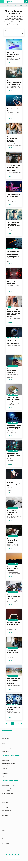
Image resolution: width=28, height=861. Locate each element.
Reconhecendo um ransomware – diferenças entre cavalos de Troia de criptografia (13, 255)
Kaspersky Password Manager (7, 748)
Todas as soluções (5, 751)
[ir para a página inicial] (8, 2)
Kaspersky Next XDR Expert (7, 810)
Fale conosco (3, 830)
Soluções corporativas (7, 800)
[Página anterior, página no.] (6, 723)
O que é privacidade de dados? (13, 708)
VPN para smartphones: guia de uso (14, 483)
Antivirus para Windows (6, 765)
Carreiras (3, 848)
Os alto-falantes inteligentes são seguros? (12, 512)
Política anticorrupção (15, 824)
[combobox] (14, 33)
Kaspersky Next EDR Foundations (8, 785)
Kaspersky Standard (5, 733)
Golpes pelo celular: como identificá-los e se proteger (13, 399)
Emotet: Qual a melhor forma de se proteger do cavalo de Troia (14, 427)
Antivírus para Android (6, 758)
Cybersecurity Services (6, 805)
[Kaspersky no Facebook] (6, 854)
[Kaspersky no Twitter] (9, 854)
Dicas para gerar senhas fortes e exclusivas (12, 540)
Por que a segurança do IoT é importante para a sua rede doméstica (13, 681)
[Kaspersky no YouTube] (15, 854)
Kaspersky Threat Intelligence (7, 812)
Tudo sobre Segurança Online (9, 5)
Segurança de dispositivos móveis (8, 763)
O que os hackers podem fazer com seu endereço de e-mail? (14, 82)
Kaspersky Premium (5, 738)
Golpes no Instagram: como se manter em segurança (14, 596)
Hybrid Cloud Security (6, 815)
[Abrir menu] (2, 1)
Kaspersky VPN (4, 743)
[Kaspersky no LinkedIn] (12, 854)
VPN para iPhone (5, 773)
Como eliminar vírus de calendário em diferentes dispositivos (13, 139)
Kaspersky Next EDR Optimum (7, 788)
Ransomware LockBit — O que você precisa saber (13, 455)
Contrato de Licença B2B (13, 826)
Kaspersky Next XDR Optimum (7, 790)
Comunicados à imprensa (5, 843)
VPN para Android (5, 770)
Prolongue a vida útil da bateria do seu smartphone (13, 624)
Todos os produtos (5, 795)
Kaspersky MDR (5, 807)
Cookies (10, 824)
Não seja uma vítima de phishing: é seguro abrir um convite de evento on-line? (13, 168)
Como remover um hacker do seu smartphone (13, 370)
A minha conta (26, 2)
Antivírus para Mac (5, 760)
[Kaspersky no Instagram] (18, 854)
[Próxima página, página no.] (21, 723)
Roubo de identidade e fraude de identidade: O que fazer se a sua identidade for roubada (14, 313)
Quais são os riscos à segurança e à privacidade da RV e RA (13, 225)
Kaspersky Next (5, 802)
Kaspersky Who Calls (6, 746)
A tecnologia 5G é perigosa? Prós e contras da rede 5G (13, 568)
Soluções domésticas (7, 730)
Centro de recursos (4, 840)
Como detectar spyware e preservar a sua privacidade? (13, 342)
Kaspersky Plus (4, 735)
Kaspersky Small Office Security (8, 782)
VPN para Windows (5, 768)
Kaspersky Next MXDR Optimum (8, 793)
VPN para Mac (4, 776)
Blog (2, 838)
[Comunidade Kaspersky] (22, 854)
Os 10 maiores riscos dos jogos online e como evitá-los (13, 196)
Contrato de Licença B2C (5, 826)
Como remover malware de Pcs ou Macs (13, 652)
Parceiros (3, 835)
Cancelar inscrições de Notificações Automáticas (8, 851)
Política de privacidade (5, 824)
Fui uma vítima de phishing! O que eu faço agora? (13, 54)
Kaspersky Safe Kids (6, 740)
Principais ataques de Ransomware (14, 282)
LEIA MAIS (9, 63)
